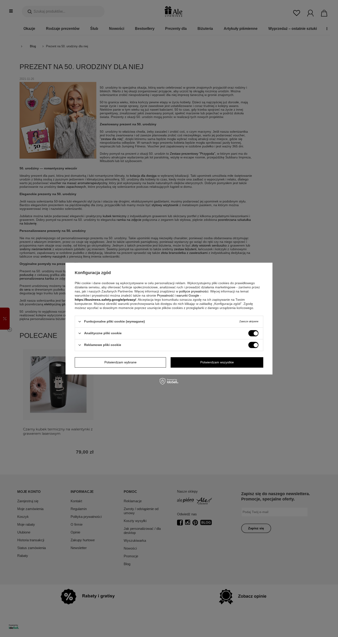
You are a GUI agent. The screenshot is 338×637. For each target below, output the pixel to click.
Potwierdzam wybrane (120, 362)
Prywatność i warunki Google (178, 295)
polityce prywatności (193, 291)
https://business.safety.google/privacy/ (105, 299)
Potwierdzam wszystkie (217, 362)
